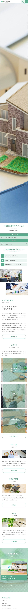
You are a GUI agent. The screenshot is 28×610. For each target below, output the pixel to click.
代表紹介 (14, 505)
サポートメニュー (14, 436)
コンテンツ (14, 585)
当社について (14, 336)
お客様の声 (14, 470)
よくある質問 (14, 541)
